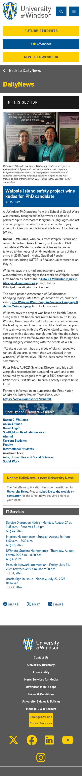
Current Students (15, 441)
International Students (18, 449)
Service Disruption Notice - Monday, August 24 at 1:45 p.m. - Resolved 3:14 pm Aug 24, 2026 (39, 527)
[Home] (27, 11)
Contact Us (41, 657)
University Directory (41, 665)
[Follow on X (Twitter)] (13, 743)
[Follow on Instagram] (41, 760)
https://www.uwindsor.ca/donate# (27, 399)
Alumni (8, 436)
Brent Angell (11, 428)
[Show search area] (61, 11)
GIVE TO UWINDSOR (41, 57)
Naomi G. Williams (15, 420)
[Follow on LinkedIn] (49, 743)
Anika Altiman (12, 424)
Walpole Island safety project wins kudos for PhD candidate (40, 193)
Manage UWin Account (41, 709)
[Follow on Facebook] (32, 743)
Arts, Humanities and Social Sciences (28, 457)
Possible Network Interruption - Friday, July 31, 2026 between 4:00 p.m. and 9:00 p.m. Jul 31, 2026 (38, 569)
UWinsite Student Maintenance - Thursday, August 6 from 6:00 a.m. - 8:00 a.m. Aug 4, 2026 (40, 555)
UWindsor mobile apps (41, 687)
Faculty (8, 445)
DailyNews (32, 70)
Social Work (11, 461)
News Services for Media (41, 679)
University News (17, 491)
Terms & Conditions (41, 694)
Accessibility (41, 672)
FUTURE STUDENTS (41, 31)
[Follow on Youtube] (67, 743)
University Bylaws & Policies (41, 701)
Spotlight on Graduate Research (24, 432)
